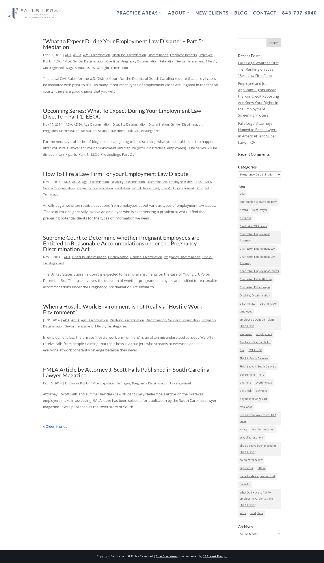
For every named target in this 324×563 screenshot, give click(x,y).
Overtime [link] (112, 61)
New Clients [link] (212, 13)
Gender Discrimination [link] (88, 61)
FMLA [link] (67, 61)
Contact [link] (265, 13)
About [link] (177, 13)
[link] (35, 12)
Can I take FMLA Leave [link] (253, 226)
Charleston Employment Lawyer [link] (259, 271)
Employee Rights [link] (181, 182)
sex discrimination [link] (263, 429)
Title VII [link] (211, 61)
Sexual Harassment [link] (190, 61)
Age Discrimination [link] (96, 55)
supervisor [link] (246, 468)
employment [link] (264, 334)
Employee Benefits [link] (183, 55)
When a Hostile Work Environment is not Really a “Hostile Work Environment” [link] (122, 309)
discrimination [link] (268, 303)
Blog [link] (241, 13)
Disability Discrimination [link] (129, 55)
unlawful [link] (245, 484)
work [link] (243, 513)
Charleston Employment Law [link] (257, 248)
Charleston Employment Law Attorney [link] (257, 260)
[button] (273, 42)
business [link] (245, 218)
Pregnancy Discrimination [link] (139, 61)
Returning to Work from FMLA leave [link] (258, 418)
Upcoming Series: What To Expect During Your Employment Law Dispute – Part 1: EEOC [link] (122, 113)
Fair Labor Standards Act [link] (255, 342)
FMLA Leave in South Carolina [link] (258, 366)
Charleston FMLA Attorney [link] (256, 279)
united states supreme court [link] (257, 476)
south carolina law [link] (251, 460)
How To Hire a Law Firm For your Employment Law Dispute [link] (116, 173)
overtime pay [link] (263, 382)
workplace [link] (256, 513)
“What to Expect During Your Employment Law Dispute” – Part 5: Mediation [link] (123, 44)
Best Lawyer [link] (259, 210)
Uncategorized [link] (53, 68)
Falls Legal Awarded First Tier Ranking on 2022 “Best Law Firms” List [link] (258, 69)
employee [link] (246, 311)
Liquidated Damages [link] (115, 383)
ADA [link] (68, 55)
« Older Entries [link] (55, 426)
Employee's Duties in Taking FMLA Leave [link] (257, 323)
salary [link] (243, 429)
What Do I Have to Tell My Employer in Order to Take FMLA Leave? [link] (256, 499)
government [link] (247, 375)
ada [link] (242, 194)
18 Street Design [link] (215, 556)
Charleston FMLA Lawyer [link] (255, 287)
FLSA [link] (57, 61)
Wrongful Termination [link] (112, 68)
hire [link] (261, 375)
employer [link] (246, 334)
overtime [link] (245, 382)
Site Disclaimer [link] (167, 556)
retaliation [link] (246, 407)
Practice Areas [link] (137, 13)
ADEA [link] (77, 55)
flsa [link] (242, 350)
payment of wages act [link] (253, 399)
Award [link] (244, 210)
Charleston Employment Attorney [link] (255, 237)
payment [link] (261, 391)
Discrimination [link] (158, 55)
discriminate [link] (247, 303)
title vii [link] (262, 468)
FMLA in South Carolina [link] (254, 358)
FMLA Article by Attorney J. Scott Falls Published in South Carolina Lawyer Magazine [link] (126, 372)
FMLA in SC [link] (255, 350)
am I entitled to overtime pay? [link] (258, 202)
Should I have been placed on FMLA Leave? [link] (258, 449)
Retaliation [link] (167, 61)
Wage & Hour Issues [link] (80, 68)
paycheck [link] (245, 391)
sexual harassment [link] (251, 437)
